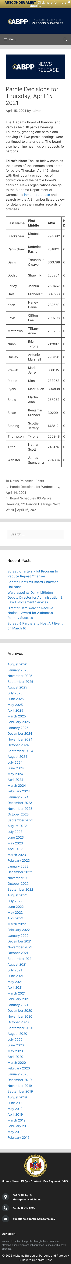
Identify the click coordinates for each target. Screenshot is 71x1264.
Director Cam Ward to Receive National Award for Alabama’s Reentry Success (30, 613)
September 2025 (20, 682)
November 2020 (20, 1016)
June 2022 (16, 907)
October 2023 (18, 814)
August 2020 (17, 1034)
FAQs (24, 1181)
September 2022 (20, 889)
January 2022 (18, 936)
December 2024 (20, 733)
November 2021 (20, 947)
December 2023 (20, 803)
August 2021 (17, 964)
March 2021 (16, 993)
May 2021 (15, 982)
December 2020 (20, 1010)
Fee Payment (51, 1181)
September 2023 (20, 820)
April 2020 (15, 1057)
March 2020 (17, 1063)
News (15, 1181)
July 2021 (15, 970)
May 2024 (15, 774)
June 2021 (15, 976)
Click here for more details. (48, 4)
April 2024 (15, 780)
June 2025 (16, 699)
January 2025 (18, 728)
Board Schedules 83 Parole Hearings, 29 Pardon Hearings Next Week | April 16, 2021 (33, 504)
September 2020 (20, 1028)
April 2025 (15, 710)
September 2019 (20, 1091)
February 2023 (19, 860)
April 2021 (15, 987)
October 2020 (18, 1022)
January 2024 (18, 797)
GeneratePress (42, 1260)
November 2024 (20, 739)
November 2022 (20, 878)
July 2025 (15, 693)
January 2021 (18, 1005)
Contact (36, 1181)
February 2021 (18, 999)
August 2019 (17, 1097)
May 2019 (15, 1109)
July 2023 (15, 832)
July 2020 (15, 1039)
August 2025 (17, 687)
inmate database (37, 195)
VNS (65, 1181)
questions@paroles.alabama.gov (34, 1218)
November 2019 (20, 1086)
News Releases (22, 481)
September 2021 (20, 959)
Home (5, 1181)
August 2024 (17, 757)
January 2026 (18, 670)
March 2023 (17, 855)
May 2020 (15, 1051)
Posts (39, 481)
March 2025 (17, 716)
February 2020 (19, 1068)
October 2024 (18, 745)
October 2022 (18, 884)
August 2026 (17, 664)
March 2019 (17, 1120)
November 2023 (20, 809)
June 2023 (16, 837)
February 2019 (19, 1126)
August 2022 (17, 895)
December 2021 (20, 941)
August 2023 (17, 826)
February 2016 (19, 1137)
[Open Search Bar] (65, 39)
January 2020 (18, 1074)
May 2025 (15, 705)
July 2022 (15, 901)
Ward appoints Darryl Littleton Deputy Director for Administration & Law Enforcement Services (35, 597)
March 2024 (17, 785)
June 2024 (16, 768)
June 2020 (16, 1045)
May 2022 (15, 912)
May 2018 (15, 1132)
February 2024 (19, 791)
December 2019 (20, 1080)
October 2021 (18, 953)
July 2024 (15, 762)
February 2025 (19, 722)
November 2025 (20, 676)
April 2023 (15, 849)
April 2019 (15, 1114)
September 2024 (20, 751)
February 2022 (19, 930)
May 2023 (15, 843)
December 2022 (20, 872)
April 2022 (15, 918)
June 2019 (15, 1103)
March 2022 (17, 924)
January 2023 (18, 866)
